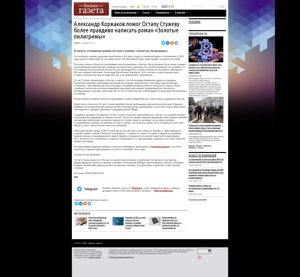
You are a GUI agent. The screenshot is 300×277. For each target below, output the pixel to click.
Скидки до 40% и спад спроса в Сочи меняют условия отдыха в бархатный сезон (135, 223)
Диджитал (192, 147)
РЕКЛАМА (194, 22)
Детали (199, 146)
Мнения (192, 146)
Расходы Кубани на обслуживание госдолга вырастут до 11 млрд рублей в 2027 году (98, 223)
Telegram (137, 188)
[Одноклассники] (172, 43)
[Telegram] (176, 43)
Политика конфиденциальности (121, 257)
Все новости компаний (198, 199)
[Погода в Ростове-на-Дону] (135, 6)
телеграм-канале (160, 146)
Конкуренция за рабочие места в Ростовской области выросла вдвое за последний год (171, 223)
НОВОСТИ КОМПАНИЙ (202, 155)
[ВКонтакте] (168, 43)
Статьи (200, 147)
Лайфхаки (207, 146)
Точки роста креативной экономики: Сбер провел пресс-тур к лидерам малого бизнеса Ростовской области (206, 128)
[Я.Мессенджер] (163, 43)
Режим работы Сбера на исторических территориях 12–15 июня (204, 188)
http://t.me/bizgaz (163, 190)
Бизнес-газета (94, 257)
